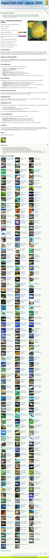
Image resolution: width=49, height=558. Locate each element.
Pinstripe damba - (9, 460)
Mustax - (37, 431)
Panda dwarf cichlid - (24, 204)
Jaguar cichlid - (37, 449)
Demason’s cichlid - (23, 477)
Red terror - (37, 267)
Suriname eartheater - (38, 318)
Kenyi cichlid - (9, 488)
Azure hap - (10, 505)
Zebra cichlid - (38, 517)
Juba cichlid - (9, 500)
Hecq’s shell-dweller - (38, 426)
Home (2, 6)
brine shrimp (18, 83)
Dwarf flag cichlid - (23, 375)
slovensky (46, 4)
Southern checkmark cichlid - (10, 261)
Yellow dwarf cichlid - (38, 187)
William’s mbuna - (10, 392)
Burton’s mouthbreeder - (24, 329)
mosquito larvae (23, 83)
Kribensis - (37, 460)
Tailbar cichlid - (10, 539)
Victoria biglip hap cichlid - (37, 330)
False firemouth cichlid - (24, 181)
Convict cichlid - (9, 221)
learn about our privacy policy (31, 557)
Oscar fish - (10, 227)
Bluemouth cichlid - (10, 181)
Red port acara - (37, 272)
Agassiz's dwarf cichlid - (9, 188)
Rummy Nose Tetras (27, 75)
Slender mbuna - (37, 477)
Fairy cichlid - (37, 420)
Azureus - (37, 278)
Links (43, 6)
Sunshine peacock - (10, 238)
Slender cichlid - (23, 295)
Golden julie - (9, 363)
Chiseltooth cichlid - (10, 267)
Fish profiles (10, 6)
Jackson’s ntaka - (23, 284)
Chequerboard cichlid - (10, 301)
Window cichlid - (37, 534)
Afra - (38, 288)
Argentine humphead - (10, 329)
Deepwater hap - (37, 466)
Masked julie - (36, 363)
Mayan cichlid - (9, 386)
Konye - (9, 369)
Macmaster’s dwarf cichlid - (10, 205)
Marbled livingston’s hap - (10, 443)
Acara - (23, 159)
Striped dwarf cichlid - (38, 414)
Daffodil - (9, 437)
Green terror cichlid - (37, 164)
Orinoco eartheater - (37, 249)
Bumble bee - (9, 477)
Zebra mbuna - (23, 392)
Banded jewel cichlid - (37, 335)
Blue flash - (10, 517)
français (47, 3)
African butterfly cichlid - (37, 182)
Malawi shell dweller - (38, 483)
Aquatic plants (17, 6)
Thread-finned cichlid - (10, 159)
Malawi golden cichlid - (38, 392)
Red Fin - (9, 284)
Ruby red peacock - (10, 244)
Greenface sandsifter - (37, 380)
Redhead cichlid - (37, 539)
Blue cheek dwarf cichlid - (23, 194)
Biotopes (22, 6)
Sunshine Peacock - (24, 227)
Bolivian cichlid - (23, 267)
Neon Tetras (22, 75)
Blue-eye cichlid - (24, 289)
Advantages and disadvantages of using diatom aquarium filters (19, 16)
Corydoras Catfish (34, 75)
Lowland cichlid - (23, 340)
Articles (6, 6)
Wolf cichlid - (23, 448)
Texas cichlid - (36, 341)
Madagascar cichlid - (37, 454)
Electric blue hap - (37, 500)
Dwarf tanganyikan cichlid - (37, 522)
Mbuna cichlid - (37, 397)
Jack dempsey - (23, 272)
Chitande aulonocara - (38, 227)
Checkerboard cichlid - (24, 301)
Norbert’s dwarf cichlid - (37, 205)
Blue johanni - (9, 397)
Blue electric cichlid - (24, 397)
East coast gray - (37, 494)
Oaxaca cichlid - (10, 545)
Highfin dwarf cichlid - (10, 198)
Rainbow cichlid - (23, 352)
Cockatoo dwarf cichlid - (9, 194)
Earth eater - (24, 500)
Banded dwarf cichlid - (24, 187)
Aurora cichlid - (23, 386)
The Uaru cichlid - (23, 528)
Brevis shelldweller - (23, 420)
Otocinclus (41, 75)
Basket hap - (36, 409)
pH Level (4, 70)
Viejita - (10, 215)
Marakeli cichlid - (23, 454)
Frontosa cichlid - (10, 295)
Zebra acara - (23, 414)
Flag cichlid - (37, 403)
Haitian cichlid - (10, 414)
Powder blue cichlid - (24, 488)
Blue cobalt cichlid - (37, 386)
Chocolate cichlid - (10, 358)
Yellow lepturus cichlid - (9, 256)
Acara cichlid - (10, 170)
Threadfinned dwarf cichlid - (37, 199)
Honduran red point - (10, 289)
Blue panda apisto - (10, 210)
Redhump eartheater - (10, 324)
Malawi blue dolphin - (38, 295)
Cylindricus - (23, 426)
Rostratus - (23, 312)
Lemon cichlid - (23, 431)
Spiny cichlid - (36, 221)
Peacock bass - (37, 261)
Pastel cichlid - (10, 176)
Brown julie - (22, 358)
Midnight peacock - (23, 232)
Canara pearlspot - (37, 306)
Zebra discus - (23, 511)
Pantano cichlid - (10, 346)
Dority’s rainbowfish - (38, 323)
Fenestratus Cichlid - (24, 534)
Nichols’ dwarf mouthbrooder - (23, 472)
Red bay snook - (23, 465)
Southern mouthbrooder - (37, 472)
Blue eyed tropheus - (24, 522)
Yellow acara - (37, 159)
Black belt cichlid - (23, 539)
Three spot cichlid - (10, 278)
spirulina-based (23, 85)
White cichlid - (37, 528)
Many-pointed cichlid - (10, 272)
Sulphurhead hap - (10, 448)
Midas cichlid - (22, 176)
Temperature (5, 69)
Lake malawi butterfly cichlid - (38, 233)
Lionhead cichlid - (23, 505)
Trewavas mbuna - (37, 369)
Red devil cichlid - (38, 176)
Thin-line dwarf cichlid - (23, 211)
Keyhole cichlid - (23, 278)
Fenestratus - (9, 471)
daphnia (29, 83)
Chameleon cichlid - (10, 249)
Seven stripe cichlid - (24, 221)
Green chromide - (10, 312)
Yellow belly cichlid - (10, 522)
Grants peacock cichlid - (23, 244)
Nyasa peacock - (37, 238)
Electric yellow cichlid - (10, 375)
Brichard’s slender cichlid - (37, 512)
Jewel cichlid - (22, 335)
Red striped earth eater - (23, 324)
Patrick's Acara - (10, 164)
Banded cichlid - (37, 346)
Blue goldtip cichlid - (37, 443)
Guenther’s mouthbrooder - (37, 256)
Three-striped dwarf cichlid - (37, 211)
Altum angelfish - (37, 488)
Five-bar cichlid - (37, 437)
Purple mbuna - (23, 403)
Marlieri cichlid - (37, 358)
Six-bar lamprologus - (24, 437)
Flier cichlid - (22, 216)
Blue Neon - (9, 454)
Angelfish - (10, 494)
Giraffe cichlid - (23, 443)
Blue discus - (37, 505)
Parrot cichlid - (38, 352)
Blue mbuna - (23, 369)
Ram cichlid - (23, 409)
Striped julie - (24, 363)
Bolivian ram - (9, 409)
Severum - (23, 346)
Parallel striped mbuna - (9, 404)
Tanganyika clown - (23, 306)
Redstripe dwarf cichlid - (23, 199)
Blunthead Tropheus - (10, 528)
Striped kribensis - (10, 466)
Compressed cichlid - (38, 170)
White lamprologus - (23, 170)
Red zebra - (9, 483)
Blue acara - (23, 164)
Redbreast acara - (37, 375)
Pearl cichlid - (36, 312)
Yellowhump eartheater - (24, 318)
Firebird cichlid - (9, 233)
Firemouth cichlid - (23, 517)
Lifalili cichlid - (10, 340)
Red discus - (10, 511)
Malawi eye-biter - (37, 301)
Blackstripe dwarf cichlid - (37, 194)
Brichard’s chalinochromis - (23, 256)
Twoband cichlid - (9, 534)
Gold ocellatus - (23, 380)
